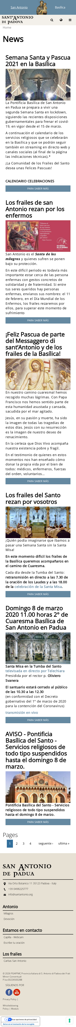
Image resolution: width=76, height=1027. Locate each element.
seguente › (46, 843)
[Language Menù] (61, 20)
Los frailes (12, 954)
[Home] (17, 20)
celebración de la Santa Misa (38, 586)
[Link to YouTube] (16, 992)
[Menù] (70, 20)
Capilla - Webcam (13, 937)
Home (7, 27)
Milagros (8, 913)
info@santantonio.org (20, 894)
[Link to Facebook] (9, 992)
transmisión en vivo (22, 712)
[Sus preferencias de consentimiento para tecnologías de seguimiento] (69, 1020)
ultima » (63, 843)
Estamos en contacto (22, 930)
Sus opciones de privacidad (24, 1019)
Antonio (10, 906)
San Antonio (19, 7)
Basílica (60, 7)
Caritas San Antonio (15, 960)
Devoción (9, 919)
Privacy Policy (9, 999)
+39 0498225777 (18, 889)
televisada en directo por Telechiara (35, 671)
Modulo (15, 1008)
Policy (6, 1008)
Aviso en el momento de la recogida (18, 1024)
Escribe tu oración (14, 942)
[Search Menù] (52, 20)
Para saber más (38, 188)
